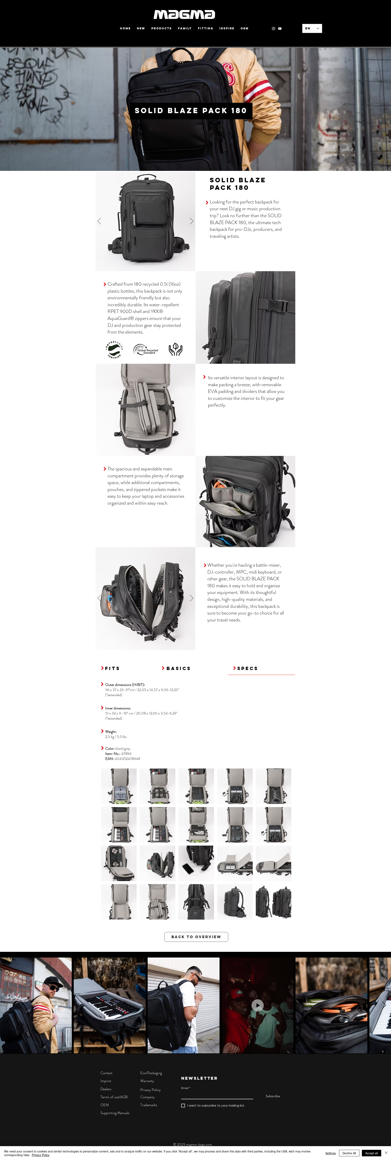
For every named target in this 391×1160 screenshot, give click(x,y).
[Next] (191, 221)
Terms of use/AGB (113, 1097)
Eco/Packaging (151, 1073)
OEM (104, 1105)
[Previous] (99, 221)
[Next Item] (384, 1006)
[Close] (386, 1153)
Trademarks (148, 1105)
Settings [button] (330, 1153)
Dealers (105, 1089)
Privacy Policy (150, 1090)
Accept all (371, 1153)
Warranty (147, 1081)
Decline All (349, 1153)
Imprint (105, 1081)
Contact (106, 1073)
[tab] (126, 668)
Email (185, 1088)
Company (147, 1097)
